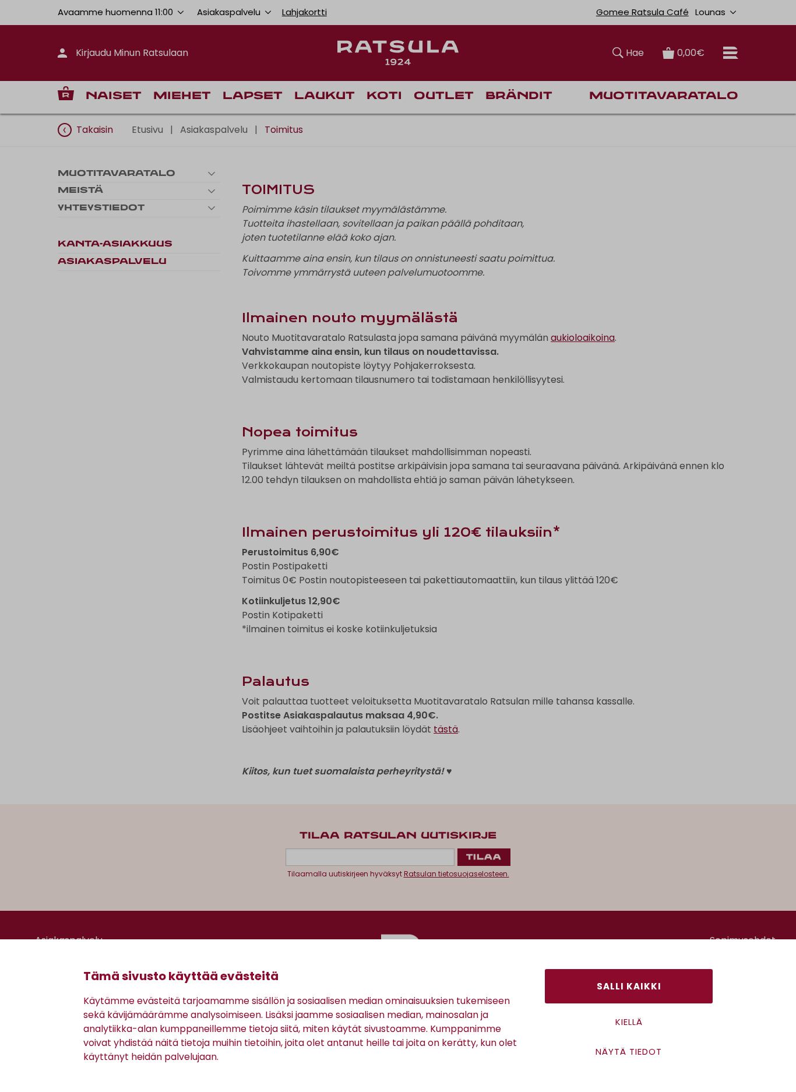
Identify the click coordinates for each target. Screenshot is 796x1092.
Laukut (324, 96)
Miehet (182, 96)
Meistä (80, 190)
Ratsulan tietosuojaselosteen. (456, 874)
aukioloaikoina (583, 337)
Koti (384, 96)
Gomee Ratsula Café (642, 12)
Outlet (444, 96)
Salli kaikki (629, 986)
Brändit (518, 96)
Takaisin (94, 129)
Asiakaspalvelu (214, 129)
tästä (446, 729)
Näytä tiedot (629, 1051)
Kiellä (629, 1022)
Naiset (114, 96)
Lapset (253, 96)
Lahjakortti (304, 12)
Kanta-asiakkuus (115, 244)
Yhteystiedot (101, 208)
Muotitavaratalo (663, 96)
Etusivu (147, 129)
